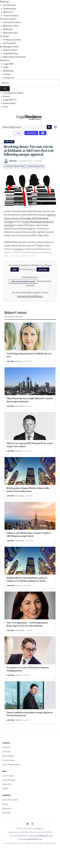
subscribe (43, 269)
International (7, 756)
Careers (7, 74)
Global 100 (6, 784)
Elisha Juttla (19, 406)
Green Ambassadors (11, 764)
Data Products (10, 50)
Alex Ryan (13, 161)
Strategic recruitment (15, 166)
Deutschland (9, 103)
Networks (8, 29)
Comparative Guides (13, 93)
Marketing (8, 71)
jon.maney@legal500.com (30, 296)
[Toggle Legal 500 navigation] (42, 133)
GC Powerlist (9, 43)
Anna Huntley (19, 496)
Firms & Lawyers (8, 19)
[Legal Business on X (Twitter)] (32, 824)
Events (6, 96)
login (15, 269)
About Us (4, 60)
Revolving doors (36, 166)
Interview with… (11, 33)
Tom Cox (18, 585)
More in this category (13, 316)
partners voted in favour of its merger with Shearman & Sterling (30, 218)
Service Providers (12, 22)
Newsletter (7, 808)
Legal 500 (8, 64)
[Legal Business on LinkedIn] (27, 824)
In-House (4, 36)
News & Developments (14, 57)
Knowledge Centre (9, 46)
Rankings (4, 1)
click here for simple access (23, 281)
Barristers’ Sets (11, 26)
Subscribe (31, 133)
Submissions (9, 8)
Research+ (8, 12)
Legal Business (10, 53)
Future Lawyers (11, 15)
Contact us (8, 78)
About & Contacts (10, 800)
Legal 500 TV (10, 100)
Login (18, 133)
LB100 (5, 788)
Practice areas (8, 760)
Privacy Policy (25, 843)
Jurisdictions (9, 5)
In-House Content (12, 39)
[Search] (5, 88)
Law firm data (8, 776)
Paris (5, 107)
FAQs (5, 67)
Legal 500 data (8, 780)
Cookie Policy (38, 843)
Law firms (9, 142)
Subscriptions (49, 843)
